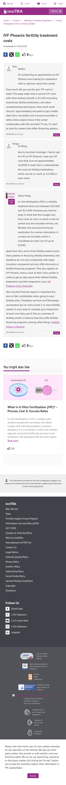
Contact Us (11, 547)
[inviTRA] (13, 11)
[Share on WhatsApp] (17, 54)
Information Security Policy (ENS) (22, 523)
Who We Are (12, 509)
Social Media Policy (15, 576)
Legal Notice (12, 552)
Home (6, 20)
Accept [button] (33, 775)
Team (8, 514)
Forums (16, 20)
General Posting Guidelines (19, 581)
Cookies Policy (13, 566)
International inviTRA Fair (18, 542)
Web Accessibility (14, 538)
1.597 (27, 3)
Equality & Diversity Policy (19, 533)
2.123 (43, 3)
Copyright (10, 586)
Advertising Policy (15, 571)
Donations (11, 590)
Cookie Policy (15, 767)
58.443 (10, 3)
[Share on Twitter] (11, 54)
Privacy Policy (12, 562)
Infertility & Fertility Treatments (37, 20)
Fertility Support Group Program (22, 518)
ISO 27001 (11, 528)
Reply (56, 135)
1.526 (60, 3)
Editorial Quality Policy (17, 557)
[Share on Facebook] (5, 54)
